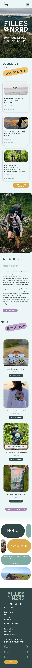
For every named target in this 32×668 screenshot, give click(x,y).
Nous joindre (8, 631)
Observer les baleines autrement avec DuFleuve (15, 100)
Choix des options (16, 376)
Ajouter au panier (16, 501)
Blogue (6, 614)
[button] (27, 4)
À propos (7, 617)
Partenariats (8, 629)
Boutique (7, 620)
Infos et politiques (10, 634)
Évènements (8, 612)
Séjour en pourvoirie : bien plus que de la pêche (15, 133)
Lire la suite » (9, 109)
